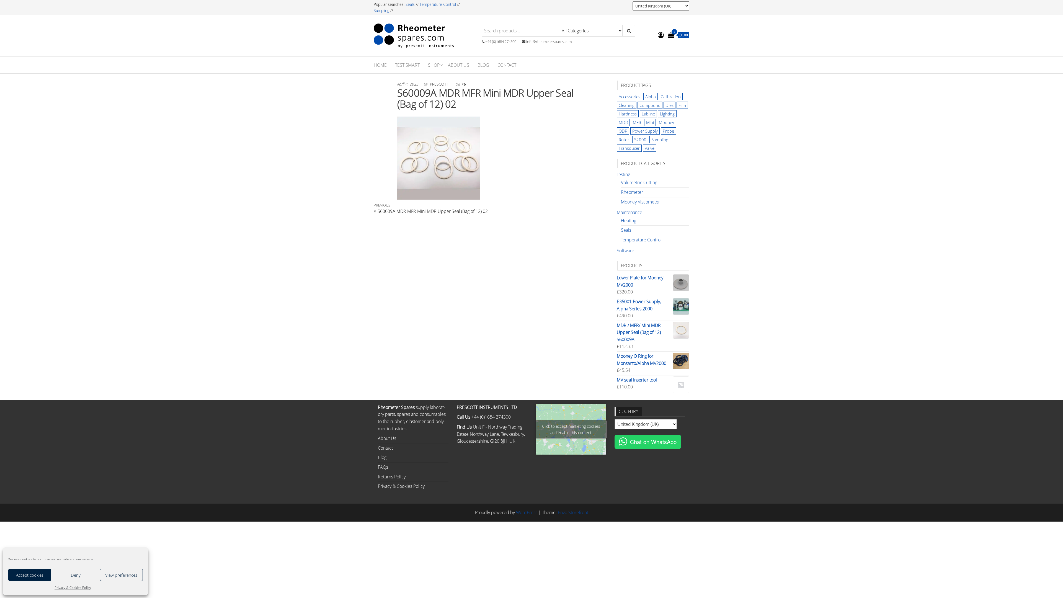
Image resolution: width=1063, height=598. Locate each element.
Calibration (671, 96)
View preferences (121, 575)
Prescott (439, 84)
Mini (650, 122)
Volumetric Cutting (639, 182)
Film (682, 105)
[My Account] (661, 35)
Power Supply (645, 131)
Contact (506, 65)
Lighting (667, 114)
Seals (411, 4)
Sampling (381, 10)
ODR (623, 131)
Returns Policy (392, 477)
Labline (648, 114)
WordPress (526, 512)
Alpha (650, 96)
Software (625, 251)
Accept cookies (29, 575)
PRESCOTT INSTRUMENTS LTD (487, 407)
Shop (434, 65)
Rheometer (632, 192)
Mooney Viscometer (640, 202)
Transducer (629, 148)
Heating (628, 221)
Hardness (628, 114)
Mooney (666, 122)
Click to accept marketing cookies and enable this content (571, 429)
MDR (623, 122)
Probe (668, 131)
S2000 (640, 139)
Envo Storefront (573, 512)
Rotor (624, 139)
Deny (76, 575)
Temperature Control (438, 4)
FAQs (383, 467)
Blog (483, 65)
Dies (669, 105)
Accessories (629, 96)
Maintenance (629, 212)
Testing (623, 174)
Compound (649, 105)
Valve (649, 148)
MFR (637, 122)
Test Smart (407, 65)
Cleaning (626, 105)
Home (380, 65)
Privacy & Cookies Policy (73, 587)
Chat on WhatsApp (653, 442)
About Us (458, 65)
